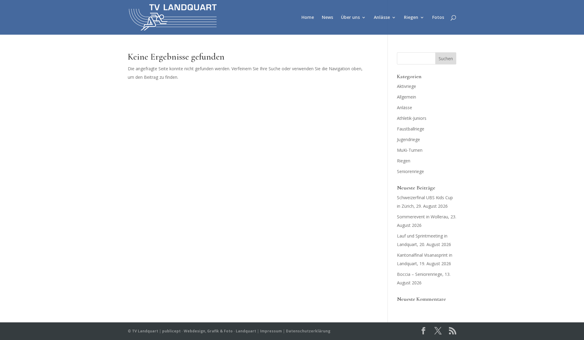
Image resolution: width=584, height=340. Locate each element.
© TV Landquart (143, 331)
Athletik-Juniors (411, 118)
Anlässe (382, 17)
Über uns (350, 17)
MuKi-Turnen (409, 150)
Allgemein (406, 97)
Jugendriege (408, 139)
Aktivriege (406, 86)
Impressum (271, 331)
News (327, 17)
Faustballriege (410, 129)
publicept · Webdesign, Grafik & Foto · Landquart (209, 331)
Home (307, 17)
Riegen (411, 17)
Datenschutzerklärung (308, 331)
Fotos (438, 17)
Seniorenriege (410, 171)
